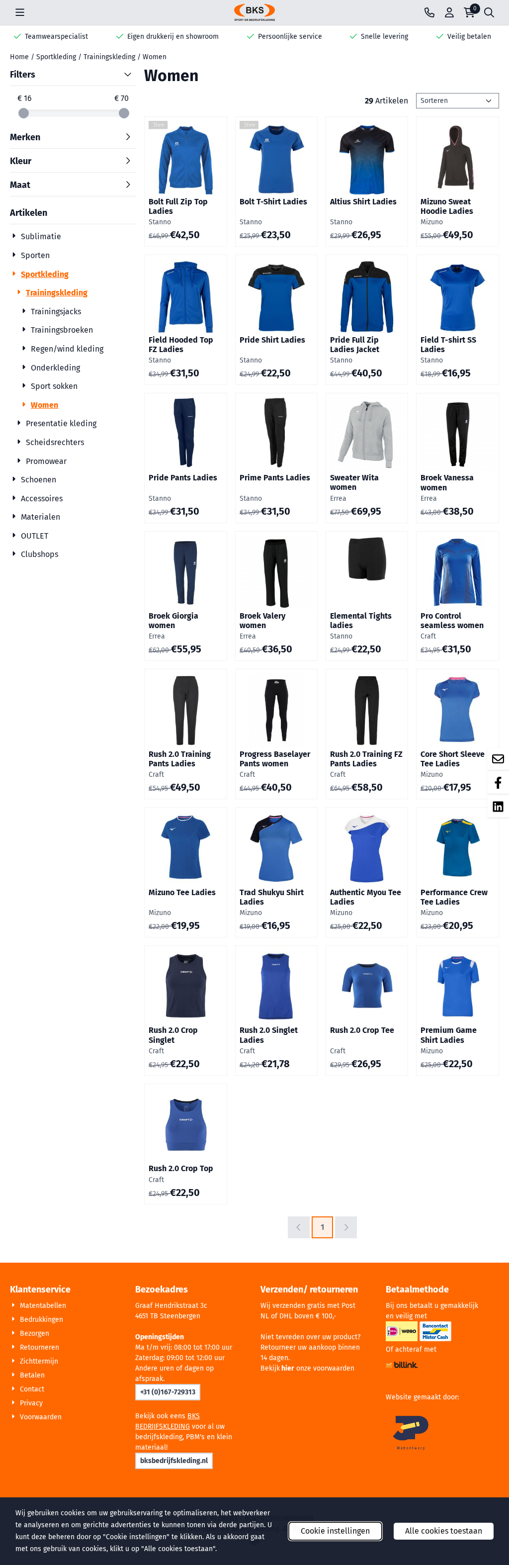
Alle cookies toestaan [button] (443, 1531)
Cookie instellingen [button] (335, 1531)
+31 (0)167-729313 (167, 1392)
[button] (20, 12)
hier (287, 1368)
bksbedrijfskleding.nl (174, 1461)
